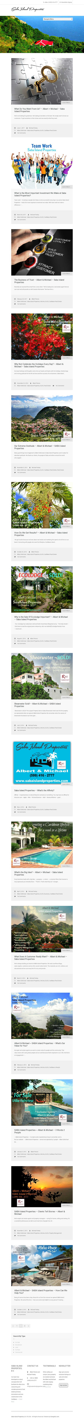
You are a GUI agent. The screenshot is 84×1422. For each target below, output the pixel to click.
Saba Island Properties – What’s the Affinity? (34, 790)
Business (47, 894)
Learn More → (67, 102)
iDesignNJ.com (54, 1416)
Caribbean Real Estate (50, 130)
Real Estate (47, 385)
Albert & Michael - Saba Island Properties (28, 130)
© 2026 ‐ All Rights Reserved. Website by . (35, 1416)
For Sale (16, 1342)
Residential (17, 1345)
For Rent (16, 1350)
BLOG (42, 130)
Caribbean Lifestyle (54, 1067)
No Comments (22, 133)
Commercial (17, 1352)
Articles (42, 301)
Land (15, 1347)
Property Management (55, 1233)
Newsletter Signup (66, 2)
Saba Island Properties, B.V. (19, 1416)
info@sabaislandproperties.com (36, 1386)
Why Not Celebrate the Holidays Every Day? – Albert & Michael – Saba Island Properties (38, 365)
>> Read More (47, 1387)
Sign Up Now (63, 1385)
